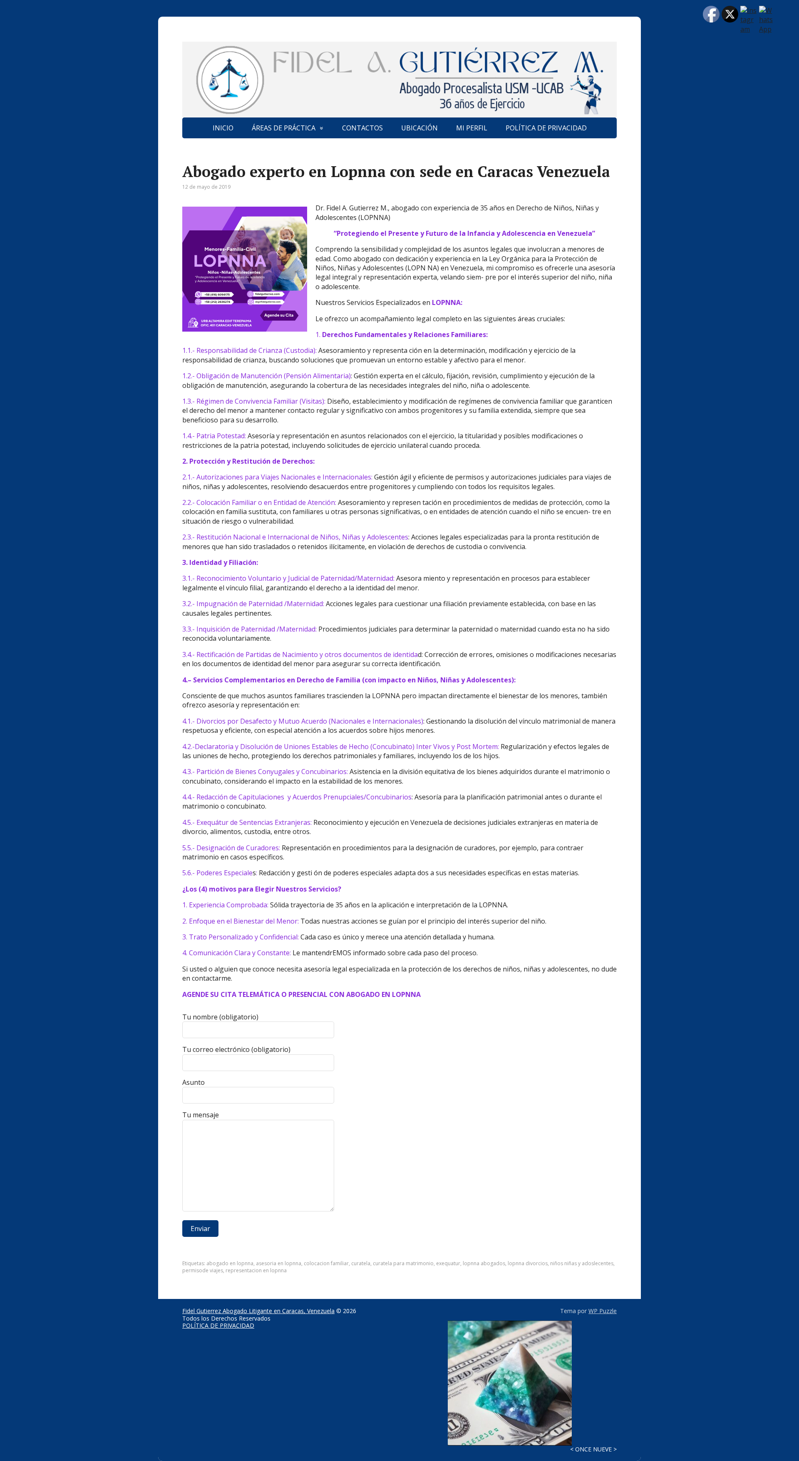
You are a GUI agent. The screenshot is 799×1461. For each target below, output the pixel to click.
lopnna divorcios (528, 1263)
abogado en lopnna (229, 1263)
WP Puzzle (602, 1311)
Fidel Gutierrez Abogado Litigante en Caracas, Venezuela (258, 1311)
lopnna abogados (484, 1263)
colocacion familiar (326, 1263)
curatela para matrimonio (403, 1263)
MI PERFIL (471, 127)
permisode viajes (202, 1270)
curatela (360, 1263)
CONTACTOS (362, 127)
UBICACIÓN (419, 127)
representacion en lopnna (256, 1270)
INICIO (223, 127)
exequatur (448, 1263)
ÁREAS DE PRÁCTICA (283, 127)
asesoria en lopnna (278, 1263)
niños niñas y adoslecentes (581, 1263)
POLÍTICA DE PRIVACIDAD (546, 127)
